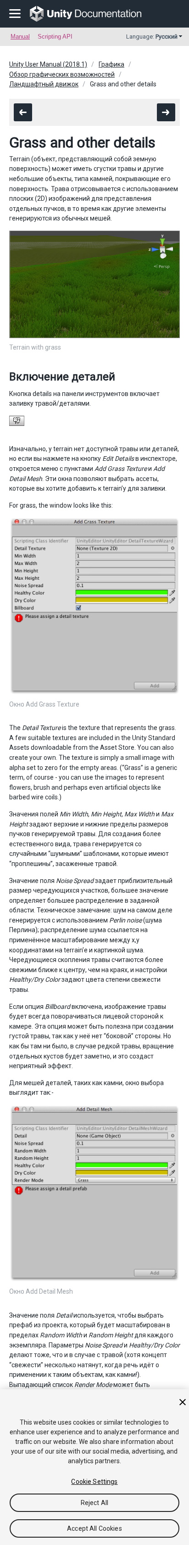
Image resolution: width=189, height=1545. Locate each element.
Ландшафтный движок (43, 84)
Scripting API (55, 36)
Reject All (94, 1502)
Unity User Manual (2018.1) (48, 64)
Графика (111, 64)
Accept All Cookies (94, 1528)
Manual (20, 36)
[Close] (182, 1402)
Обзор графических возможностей (62, 74)
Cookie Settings (94, 1481)
